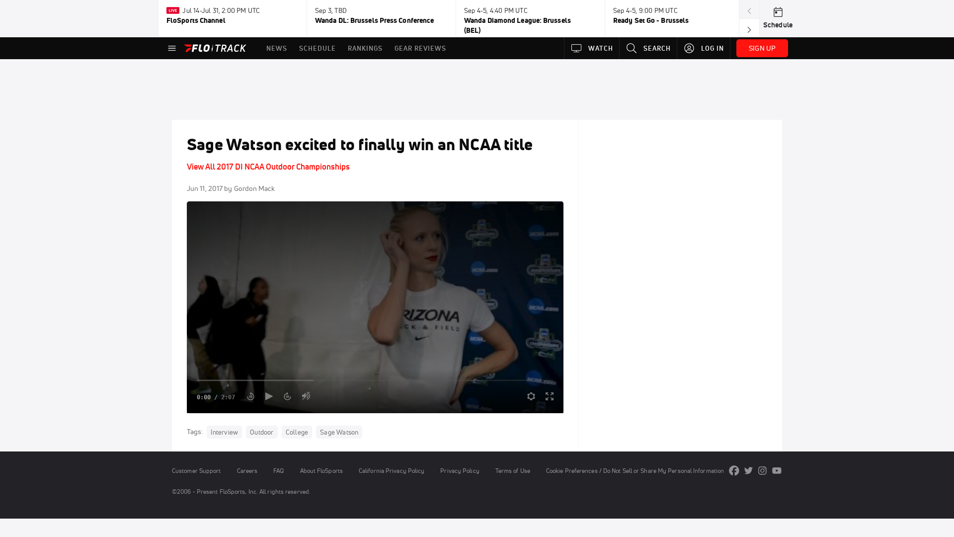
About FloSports (321, 470)
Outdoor (261, 432)
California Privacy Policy (391, 470)
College (297, 432)
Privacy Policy (459, 470)
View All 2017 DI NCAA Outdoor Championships (268, 167)
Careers (247, 470)
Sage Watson (339, 432)
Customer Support (196, 470)
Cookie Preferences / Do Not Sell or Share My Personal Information (635, 470)
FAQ (278, 470)
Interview (224, 432)
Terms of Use (512, 470)
